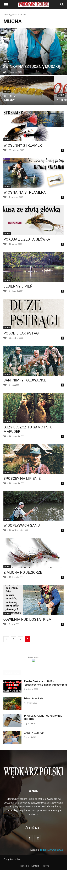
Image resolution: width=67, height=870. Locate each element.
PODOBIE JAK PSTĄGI (21, 333)
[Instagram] (37, 838)
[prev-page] (6, 639)
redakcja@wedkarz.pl (52, 849)
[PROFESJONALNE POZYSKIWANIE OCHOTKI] (12, 720)
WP (5, 150)
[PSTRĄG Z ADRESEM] (27, 90)
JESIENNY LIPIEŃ (17, 286)
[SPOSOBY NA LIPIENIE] (33, 459)
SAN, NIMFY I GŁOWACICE (24, 380)
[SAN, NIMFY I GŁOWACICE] (33, 361)
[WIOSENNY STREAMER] (33, 126)
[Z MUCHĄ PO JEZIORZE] (33, 553)
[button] (5, 4)
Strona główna (10, 14)
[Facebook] (29, 838)
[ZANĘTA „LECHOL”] (12, 737)
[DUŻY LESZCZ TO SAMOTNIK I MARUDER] (33, 408)
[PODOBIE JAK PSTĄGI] (33, 314)
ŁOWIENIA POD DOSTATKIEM (27, 619)
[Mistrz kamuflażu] (12, 703)
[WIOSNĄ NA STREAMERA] (33, 173)
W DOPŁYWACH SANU (21, 525)
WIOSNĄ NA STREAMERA (24, 192)
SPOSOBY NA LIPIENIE (22, 478)
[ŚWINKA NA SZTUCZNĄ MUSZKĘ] (33, 51)
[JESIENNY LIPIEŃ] (33, 267)
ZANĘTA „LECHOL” (34, 733)
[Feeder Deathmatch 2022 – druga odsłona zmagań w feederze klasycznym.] (12, 686)
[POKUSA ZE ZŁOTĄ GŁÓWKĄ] (33, 220)
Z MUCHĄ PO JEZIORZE (22, 572)
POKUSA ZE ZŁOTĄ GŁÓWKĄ (26, 239)
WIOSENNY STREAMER (22, 145)
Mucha (7, 62)
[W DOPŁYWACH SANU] (33, 506)
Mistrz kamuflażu (33, 698)
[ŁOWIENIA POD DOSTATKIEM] (33, 600)
